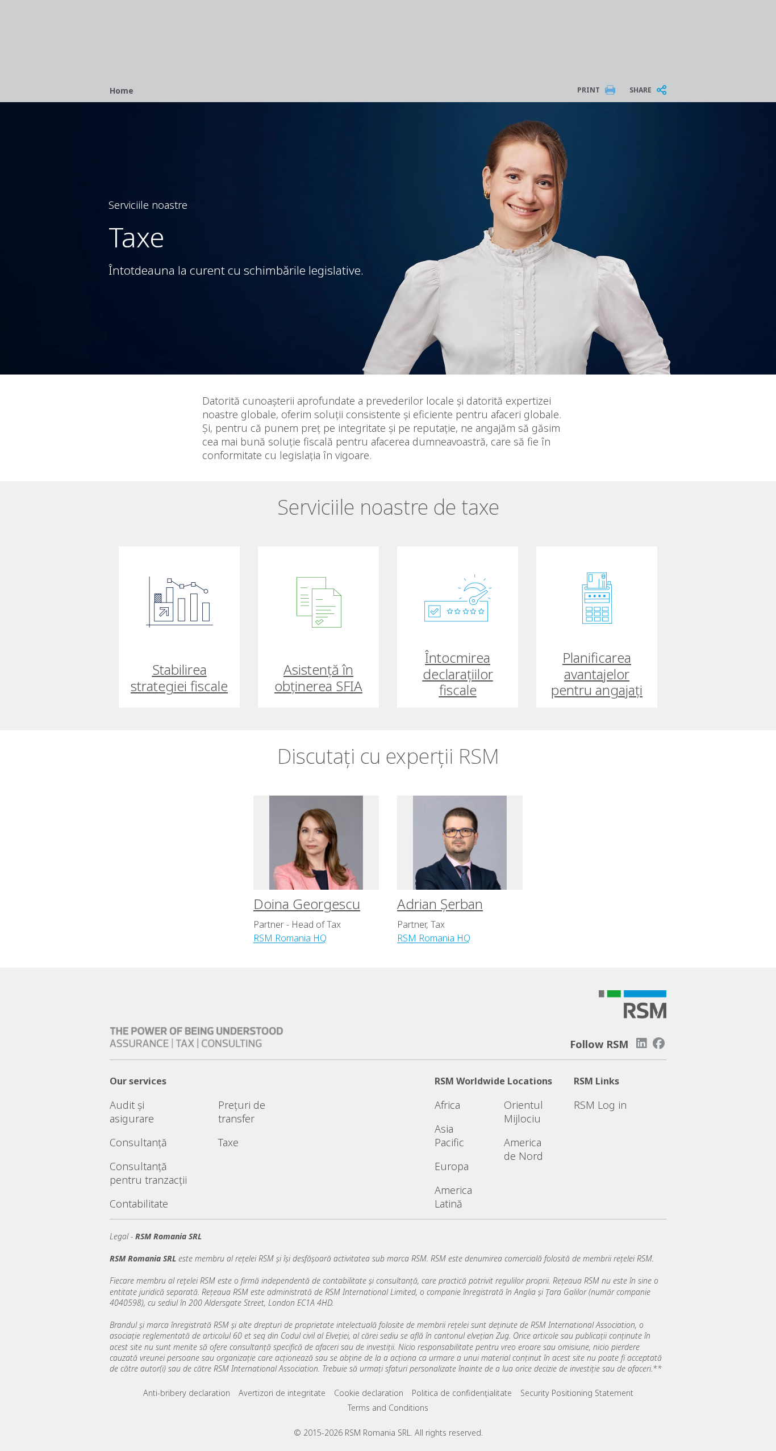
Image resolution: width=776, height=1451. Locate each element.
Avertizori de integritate (282, 1392)
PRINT (588, 90)
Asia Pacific (449, 1135)
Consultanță (138, 1142)
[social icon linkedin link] (641, 1043)
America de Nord (523, 1149)
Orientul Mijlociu (523, 1111)
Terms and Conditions (388, 1407)
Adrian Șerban (440, 903)
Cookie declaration (368, 1392)
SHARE (640, 90)
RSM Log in (600, 1105)
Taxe (228, 1142)
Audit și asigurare (132, 1111)
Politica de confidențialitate (462, 1392)
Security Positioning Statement (576, 1392)
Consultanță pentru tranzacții (148, 1173)
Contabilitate (139, 1203)
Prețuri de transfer (241, 1111)
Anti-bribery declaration (186, 1392)
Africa (447, 1105)
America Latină (453, 1196)
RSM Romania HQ (290, 938)
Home (121, 90)
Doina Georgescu (306, 903)
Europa (452, 1166)
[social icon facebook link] (659, 1043)
